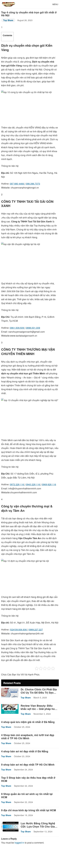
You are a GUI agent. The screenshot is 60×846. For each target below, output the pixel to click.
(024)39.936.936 (18, 629)
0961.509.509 (17, 327)
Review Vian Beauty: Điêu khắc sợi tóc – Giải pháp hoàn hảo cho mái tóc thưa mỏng (39, 709)
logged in (19, 842)
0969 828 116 (49, 484)
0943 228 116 (33, 484)
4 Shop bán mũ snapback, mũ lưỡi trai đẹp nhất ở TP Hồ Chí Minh (27, 736)
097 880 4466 (17, 183)
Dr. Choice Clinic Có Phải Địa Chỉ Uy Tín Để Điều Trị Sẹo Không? (39, 692)
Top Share (8, 20)
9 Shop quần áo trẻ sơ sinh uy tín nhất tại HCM (27, 795)
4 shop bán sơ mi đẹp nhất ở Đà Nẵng (24, 751)
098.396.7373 (33, 183)
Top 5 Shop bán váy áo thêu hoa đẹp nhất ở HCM (28, 779)
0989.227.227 (36, 629)
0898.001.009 (33, 327)
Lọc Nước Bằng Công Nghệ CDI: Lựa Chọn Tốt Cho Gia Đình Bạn (38, 826)
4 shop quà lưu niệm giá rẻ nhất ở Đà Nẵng (28, 722)
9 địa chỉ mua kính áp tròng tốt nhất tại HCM (28, 810)
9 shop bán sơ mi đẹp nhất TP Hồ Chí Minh (27, 764)
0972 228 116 (17, 484)
